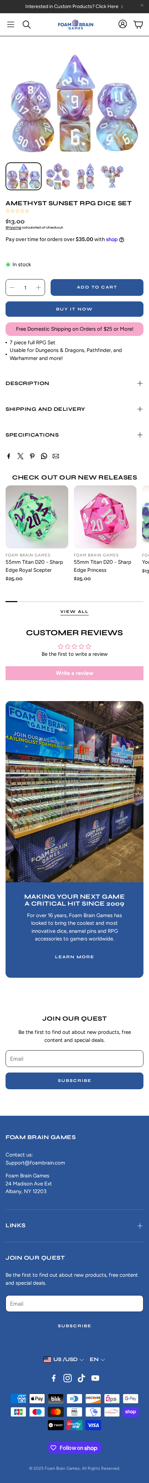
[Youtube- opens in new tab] (95, 1378)
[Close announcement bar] (142, 5)
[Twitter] (20, 456)
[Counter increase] (38, 287)
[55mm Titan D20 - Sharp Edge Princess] (105, 516)
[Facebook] (9, 456)
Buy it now (74, 309)
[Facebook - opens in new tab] (54, 1378)
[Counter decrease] (12, 287)
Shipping (13, 227)
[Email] (56, 456)
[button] (11, 24)
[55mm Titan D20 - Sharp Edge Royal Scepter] (37, 516)
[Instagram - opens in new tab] (67, 1378)
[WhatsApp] (44, 456)
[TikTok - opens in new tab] (81, 1378)
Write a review (74, 673)
